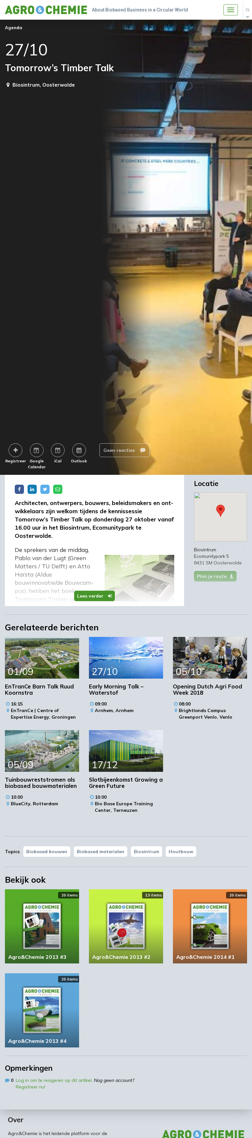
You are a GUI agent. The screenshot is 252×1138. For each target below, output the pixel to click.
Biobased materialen (100, 851)
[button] (220, 510)
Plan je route (211, 576)
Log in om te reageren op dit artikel (54, 1080)
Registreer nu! (30, 1087)
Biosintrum (146, 851)
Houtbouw (181, 851)
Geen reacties (119, 450)
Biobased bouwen (46, 851)
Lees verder (91, 596)
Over (16, 1119)
